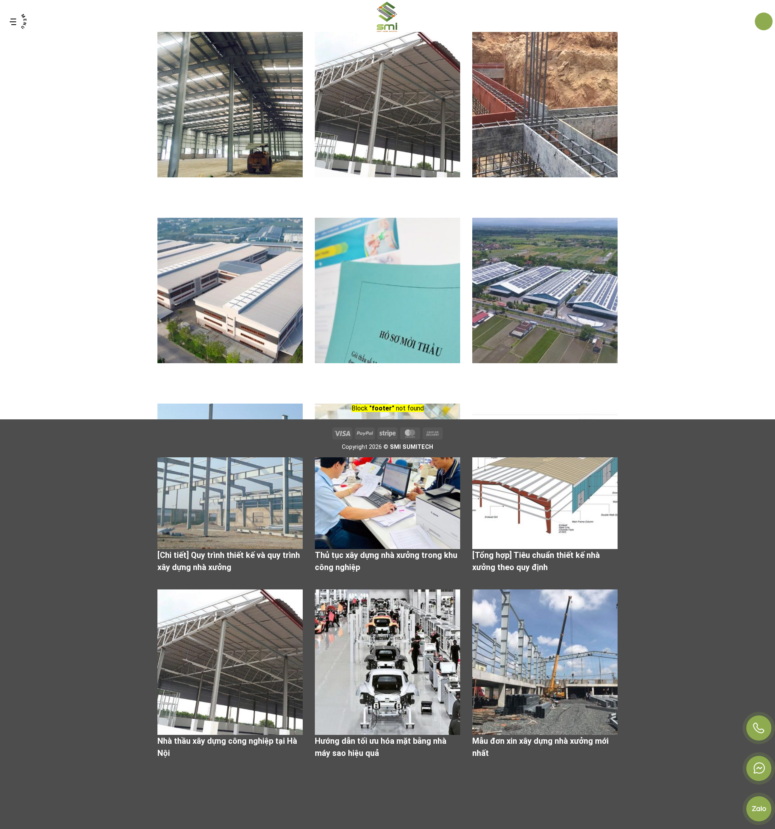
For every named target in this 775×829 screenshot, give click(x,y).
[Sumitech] (387, 21)
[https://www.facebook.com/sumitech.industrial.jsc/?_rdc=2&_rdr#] (759, 768)
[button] (18, 21)
